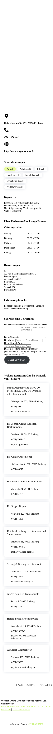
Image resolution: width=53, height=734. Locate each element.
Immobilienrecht (32, 175)
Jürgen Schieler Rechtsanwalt (23, 593)
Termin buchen (28, 706)
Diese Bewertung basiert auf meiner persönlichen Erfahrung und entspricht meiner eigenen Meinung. (25, 352)
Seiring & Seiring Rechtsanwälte (24, 564)
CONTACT (31, 684)
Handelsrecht (12, 175)
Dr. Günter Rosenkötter (19, 456)
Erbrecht (41, 169)
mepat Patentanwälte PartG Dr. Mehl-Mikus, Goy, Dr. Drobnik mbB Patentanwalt (24, 390)
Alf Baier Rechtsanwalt (19, 649)
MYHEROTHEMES (35, 724)
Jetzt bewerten (16, 359)
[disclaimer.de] (23, 27)
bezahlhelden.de (10, 706)
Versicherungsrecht (15, 181)
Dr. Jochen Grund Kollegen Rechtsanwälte (22, 425)
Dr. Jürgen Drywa (16, 506)
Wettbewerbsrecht (14, 187)
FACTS (19, 684)
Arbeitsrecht (25, 169)
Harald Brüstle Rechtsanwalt (22, 618)
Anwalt (9, 169)
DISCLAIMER (45, 684)
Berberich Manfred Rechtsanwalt (24, 481)
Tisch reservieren (21, 709)
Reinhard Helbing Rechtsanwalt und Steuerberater (26, 533)
